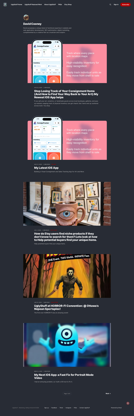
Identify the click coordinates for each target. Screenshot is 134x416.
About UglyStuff (50, 4)
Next (107, 393)
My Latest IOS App (46, 167)
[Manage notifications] (127, 403)
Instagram (68, 407)
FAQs (60, 4)
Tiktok (61, 407)
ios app (54, 164)
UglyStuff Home (16, 4)
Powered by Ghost (116, 407)
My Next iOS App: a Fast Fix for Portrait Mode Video (64, 376)
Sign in (116, 4)
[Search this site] (110, 4)
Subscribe (125, 4)
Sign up (46, 407)
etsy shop (54, 230)
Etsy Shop (68, 4)
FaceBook (54, 407)
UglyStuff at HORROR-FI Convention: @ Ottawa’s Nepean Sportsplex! (66, 307)
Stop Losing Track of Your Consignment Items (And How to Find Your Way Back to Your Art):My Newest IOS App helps (66, 94)
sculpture (54, 302)
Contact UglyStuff (84, 407)
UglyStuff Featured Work (33, 4)
